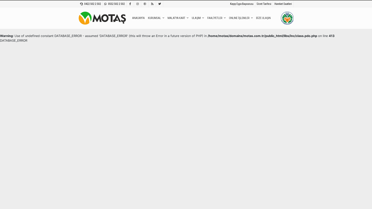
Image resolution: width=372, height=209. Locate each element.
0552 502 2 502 (116, 3)
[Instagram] (137, 3)
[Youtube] (145, 3)
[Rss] (152, 3)
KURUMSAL (154, 18)
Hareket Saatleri (283, 3)
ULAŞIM (196, 18)
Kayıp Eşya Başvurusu (241, 3)
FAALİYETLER (214, 18)
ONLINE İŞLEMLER (239, 18)
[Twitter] (159, 3)
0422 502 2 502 (92, 3)
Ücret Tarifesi (264, 3)
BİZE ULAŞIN (263, 18)
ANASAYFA (138, 18)
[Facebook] (130, 3)
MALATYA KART (176, 18)
